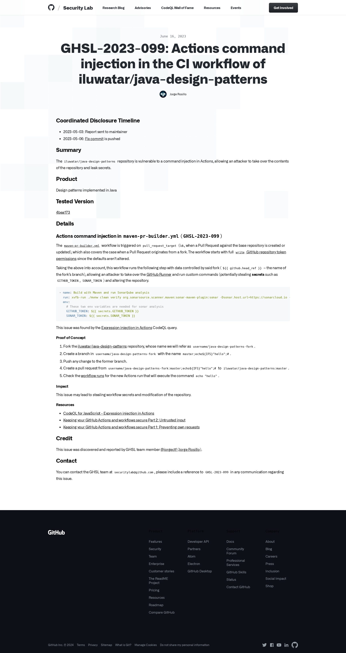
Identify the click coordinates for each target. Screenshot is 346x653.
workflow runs (92, 375)
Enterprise (156, 564)
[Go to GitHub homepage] (56, 533)
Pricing (154, 590)
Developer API (198, 541)
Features (155, 541)
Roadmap (156, 605)
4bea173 (63, 212)
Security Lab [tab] (78, 7)
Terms (81, 644)
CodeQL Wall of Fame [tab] (177, 8)
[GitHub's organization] (295, 645)
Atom (191, 556)
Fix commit (94, 138)
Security (155, 549)
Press (270, 564)
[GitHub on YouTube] (279, 645)
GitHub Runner (159, 274)
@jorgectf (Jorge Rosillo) (181, 449)
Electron (194, 564)
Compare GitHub (162, 612)
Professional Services (235, 562)
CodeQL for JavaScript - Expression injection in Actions (108, 413)
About (270, 541)
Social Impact (276, 578)
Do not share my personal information (184, 644)
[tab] (52, 7)
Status (231, 579)
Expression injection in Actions (126, 327)
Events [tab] (236, 8)
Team (153, 556)
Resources (212, 8)
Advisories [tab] (143, 8)
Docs (230, 541)
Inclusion (272, 571)
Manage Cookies (146, 644)
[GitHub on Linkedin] (286, 645)
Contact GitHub (238, 587)
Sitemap (106, 644)
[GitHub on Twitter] (264, 645)
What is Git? (123, 644)
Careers (271, 556)
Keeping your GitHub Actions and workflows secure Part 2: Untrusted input (124, 420)
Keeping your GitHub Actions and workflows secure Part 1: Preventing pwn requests (131, 427)
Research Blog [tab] (114, 8)
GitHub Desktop (200, 571)
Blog (269, 549)
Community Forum (235, 551)
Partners (194, 549)
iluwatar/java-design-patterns (102, 346)
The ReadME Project (158, 580)
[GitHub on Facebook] (272, 645)
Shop (270, 586)
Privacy (93, 644)
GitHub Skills (236, 572)
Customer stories (161, 571)
